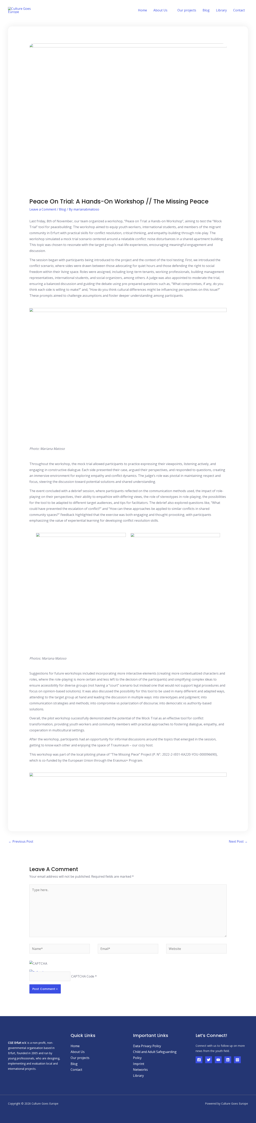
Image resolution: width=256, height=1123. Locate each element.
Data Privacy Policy (147, 1046)
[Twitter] (208, 1059)
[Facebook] (199, 1059)
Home (142, 10)
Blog (206, 10)
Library (221, 10)
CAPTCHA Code (82, 976)
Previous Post (20, 841)
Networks (140, 1069)
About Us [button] (160, 10)
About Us (78, 1052)
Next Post (238, 841)
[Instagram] (237, 1059)
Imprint (138, 1064)
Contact (239, 10)
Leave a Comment (42, 209)
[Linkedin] (227, 1059)
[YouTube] (218, 1059)
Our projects (186, 10)
